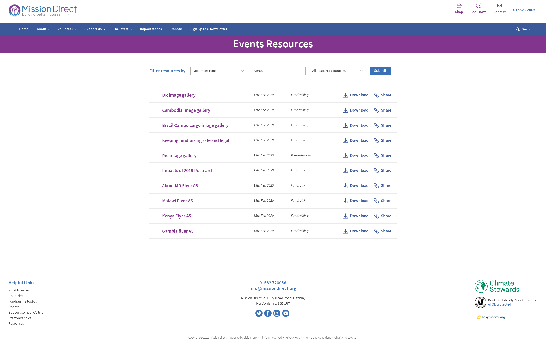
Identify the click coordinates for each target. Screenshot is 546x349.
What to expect (20, 290)
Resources (16, 323)
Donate (176, 28)
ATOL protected (499, 304)
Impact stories (151, 28)
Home (23, 28)
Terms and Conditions (318, 338)
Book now (478, 11)
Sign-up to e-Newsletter (208, 28)
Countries (16, 295)
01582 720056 (525, 10)
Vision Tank (250, 338)
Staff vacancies (20, 318)
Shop (459, 11)
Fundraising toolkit (23, 301)
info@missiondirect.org (273, 288)
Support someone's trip (26, 312)
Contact (499, 11)
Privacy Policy (293, 338)
